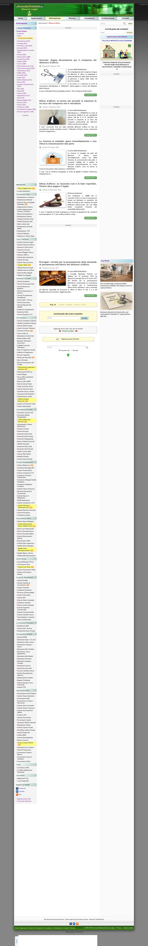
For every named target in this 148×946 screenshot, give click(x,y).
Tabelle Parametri (23, 444)
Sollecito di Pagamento (25, 352)
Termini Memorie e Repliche (23, 287)
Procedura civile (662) (24, 46)
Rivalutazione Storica (24, 216)
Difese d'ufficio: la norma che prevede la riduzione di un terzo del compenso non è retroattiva (68, 102)
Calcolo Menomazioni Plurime (24, 537)
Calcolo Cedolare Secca (25, 615)
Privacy (119, 928)
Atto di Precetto (22, 360)
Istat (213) (20, 98)
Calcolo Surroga (22, 260)
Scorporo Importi (23, 429)
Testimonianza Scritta (24, 396)
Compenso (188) (23, 107)
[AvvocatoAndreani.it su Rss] (77, 923)
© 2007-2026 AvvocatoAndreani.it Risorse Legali (99, 928)
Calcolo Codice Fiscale (25, 727)
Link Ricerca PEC (23, 768)
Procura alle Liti (22, 333)
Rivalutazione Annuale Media (24, 227)
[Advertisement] (25, 149)
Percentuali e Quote (24, 720)
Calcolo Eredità (22, 580)
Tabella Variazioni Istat (25, 221)
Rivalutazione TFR (23, 231)
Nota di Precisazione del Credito (25, 363)
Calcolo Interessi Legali (25, 242)
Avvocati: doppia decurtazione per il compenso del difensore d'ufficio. (68, 61)
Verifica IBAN (21, 735)
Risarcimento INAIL (23, 541)
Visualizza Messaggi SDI (25, 468)
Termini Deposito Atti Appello (24, 306)
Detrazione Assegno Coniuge (24, 662)
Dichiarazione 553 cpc (24, 372)
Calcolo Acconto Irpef (24, 668)
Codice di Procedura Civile (26, 404)
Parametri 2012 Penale (25, 449)
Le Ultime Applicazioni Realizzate (24, 771)
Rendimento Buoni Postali (26, 631)
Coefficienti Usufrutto (24, 590)
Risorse (72, 18)
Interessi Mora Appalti (24, 273)
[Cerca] (87, 347)
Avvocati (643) (22, 48)
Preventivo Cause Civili (25, 412)
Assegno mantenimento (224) (25, 85)
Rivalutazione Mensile (24, 200)
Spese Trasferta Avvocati (25, 441)
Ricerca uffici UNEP (24, 381)
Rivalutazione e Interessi (25, 197)
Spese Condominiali (24, 619)
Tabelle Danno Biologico (25, 546)
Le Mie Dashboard (23, 191)
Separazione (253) (23, 70)
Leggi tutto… (90, 95)
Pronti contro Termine (24, 628)
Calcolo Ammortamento (25, 257)
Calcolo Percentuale (24, 717)
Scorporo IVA (21, 715)
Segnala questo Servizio (70, 339)
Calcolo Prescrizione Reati (26, 570)
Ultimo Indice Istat (23, 224)
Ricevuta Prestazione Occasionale (24, 492)
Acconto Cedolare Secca (25, 671)
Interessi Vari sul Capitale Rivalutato (26, 203)
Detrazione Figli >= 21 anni (26, 640)
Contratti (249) (22, 75)
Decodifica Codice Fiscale (26, 730)
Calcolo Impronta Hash (25, 389)
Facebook (22, 788)
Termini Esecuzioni (23, 302)
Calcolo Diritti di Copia (24, 326)
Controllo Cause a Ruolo (25, 391)
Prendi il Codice (68, 331)
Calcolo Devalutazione (25, 214)
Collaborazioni (108, 18)
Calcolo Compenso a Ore (26, 503)
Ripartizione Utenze (24, 725)
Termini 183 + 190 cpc (24, 300)
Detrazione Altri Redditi (25, 656)
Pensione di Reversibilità (25, 592)
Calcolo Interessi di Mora (25, 245)
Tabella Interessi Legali (25, 268)
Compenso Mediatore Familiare (24, 485)
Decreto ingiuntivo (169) (25, 112)
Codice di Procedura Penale (24, 573)
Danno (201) (21, 105)
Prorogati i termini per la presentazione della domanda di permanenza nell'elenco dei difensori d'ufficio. (68, 263)
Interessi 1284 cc (23, 255)
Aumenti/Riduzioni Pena (25, 562)
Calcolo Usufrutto (23, 587)
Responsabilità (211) (24, 100)
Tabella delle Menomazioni (26, 555)
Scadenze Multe (22, 312)
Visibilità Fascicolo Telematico (23, 346)
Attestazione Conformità (25, 336)
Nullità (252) (21, 73)
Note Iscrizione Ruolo (24, 384)
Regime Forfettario (23, 680)
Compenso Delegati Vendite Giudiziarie (26, 481)
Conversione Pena (23, 564)
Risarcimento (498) (23, 57)
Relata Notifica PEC (24, 338)
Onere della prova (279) (25, 66)
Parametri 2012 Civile (24, 446)
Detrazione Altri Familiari (25, 649)
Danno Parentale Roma (25, 531)
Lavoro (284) (21, 64)
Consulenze (89, 18)
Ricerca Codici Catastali (25, 605)
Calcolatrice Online (23, 515)
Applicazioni (36, 18)
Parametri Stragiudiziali (25, 439)
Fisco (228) (21, 82)
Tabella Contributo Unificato (26, 323)
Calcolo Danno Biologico (25, 521)
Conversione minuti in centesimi (24, 758)
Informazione (54, 18)
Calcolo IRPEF (22, 637)
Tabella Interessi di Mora (25, 270)
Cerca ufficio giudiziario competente (25, 378)
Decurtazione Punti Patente (26, 693)
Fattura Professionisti (24, 470)
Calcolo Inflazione (23, 233)
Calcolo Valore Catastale (25, 600)
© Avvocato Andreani (24, 801)
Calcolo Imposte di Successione (23, 584)
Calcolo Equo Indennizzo (25, 543)
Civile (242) (21, 77)
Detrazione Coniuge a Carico (24, 645)
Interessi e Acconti (23, 250)
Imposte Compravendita (25, 612)
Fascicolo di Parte (23, 331)
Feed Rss (20, 33)
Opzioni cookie (128, 928)
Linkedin (21, 791)
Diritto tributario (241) (24, 80)
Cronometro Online (23, 761)
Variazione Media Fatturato (26, 722)
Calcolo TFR (21, 687)
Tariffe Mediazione (23, 500)
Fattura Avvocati (22, 431)
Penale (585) (21, 54)
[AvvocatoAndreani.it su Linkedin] (74, 923)
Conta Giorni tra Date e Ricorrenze (25, 702)
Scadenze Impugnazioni (25, 309)
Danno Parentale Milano (25, 534)
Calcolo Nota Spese (24, 454)
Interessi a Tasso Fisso (25, 247)
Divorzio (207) (22, 102)
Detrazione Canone (24, 666)
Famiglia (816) (22, 43)
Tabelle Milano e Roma (25, 553)
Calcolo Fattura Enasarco (26, 489)
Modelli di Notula (23, 456)
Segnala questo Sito (24, 799)
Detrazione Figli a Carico (25, 642)
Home (20, 18)
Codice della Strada (24, 406)
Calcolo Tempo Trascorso (26, 708)
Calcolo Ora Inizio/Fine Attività (25, 711)
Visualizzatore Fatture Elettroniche (24, 425)
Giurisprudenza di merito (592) (25, 51)
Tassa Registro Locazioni (25, 617)
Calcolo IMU (21, 598)
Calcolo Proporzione (24, 750)
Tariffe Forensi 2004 (24, 451)
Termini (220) (21, 93)
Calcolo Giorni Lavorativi (25, 705)
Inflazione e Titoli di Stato (25, 236)
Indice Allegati (22, 374)
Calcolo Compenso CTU (25, 473)
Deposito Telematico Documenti (24, 342)
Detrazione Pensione (24, 659)
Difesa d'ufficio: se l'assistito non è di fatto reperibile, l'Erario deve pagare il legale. (68, 185)
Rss (20, 794)
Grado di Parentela (23, 595)
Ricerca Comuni (22, 740)
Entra (130, 23)
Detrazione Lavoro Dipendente (23, 652)
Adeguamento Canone (25, 207)
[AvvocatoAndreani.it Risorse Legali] (30, 8)
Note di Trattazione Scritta (26, 350)
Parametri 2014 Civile (24, 434)
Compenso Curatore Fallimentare (24, 476)
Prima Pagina (22, 31)
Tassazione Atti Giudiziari (25, 394)
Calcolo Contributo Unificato (26, 321)
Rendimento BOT (23, 626)
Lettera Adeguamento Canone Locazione (24, 210)
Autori (19, 36)
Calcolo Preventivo (23, 512)
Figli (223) (20, 91)
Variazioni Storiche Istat (25, 219)
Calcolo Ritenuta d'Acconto (26, 510)
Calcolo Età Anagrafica (25, 737)
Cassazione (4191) (23, 41)
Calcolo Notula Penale (24, 459)
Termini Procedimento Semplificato (24, 296)
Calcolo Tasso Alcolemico (25, 696)
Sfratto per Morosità (24, 357)
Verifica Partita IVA (23, 732)
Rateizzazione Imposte (25, 678)
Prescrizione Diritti (23, 698)
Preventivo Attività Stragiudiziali (23, 416)
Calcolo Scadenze (23, 281)
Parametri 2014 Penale (25, 436)
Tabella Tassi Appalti (24, 275)
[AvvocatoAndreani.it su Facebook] (70, 923)
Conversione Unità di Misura (24, 753)
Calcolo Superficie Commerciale (23, 608)
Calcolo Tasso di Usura (25, 262)
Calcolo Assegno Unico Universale (25, 684)
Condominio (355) (23, 59)
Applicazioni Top (22, 778)
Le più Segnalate (23, 781)
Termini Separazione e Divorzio (25, 292)
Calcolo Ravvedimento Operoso (25, 674)
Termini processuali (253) (26, 68)
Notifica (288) (21, 61)
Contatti (125, 18)
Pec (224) (20, 89)
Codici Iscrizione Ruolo (25, 386)
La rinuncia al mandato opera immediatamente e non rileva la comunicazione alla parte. (68, 142)
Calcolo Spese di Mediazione (23, 497)
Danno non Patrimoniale (25, 529)
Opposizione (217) (23, 95)
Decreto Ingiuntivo (23, 355)
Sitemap (72, 928)
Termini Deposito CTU (24, 314)
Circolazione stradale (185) (26, 109)
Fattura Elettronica (23, 465)
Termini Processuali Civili (25, 284)
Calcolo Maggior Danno (25, 252)
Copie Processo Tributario (26, 328)
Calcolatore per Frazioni (25, 747)
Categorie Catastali (23, 602)
